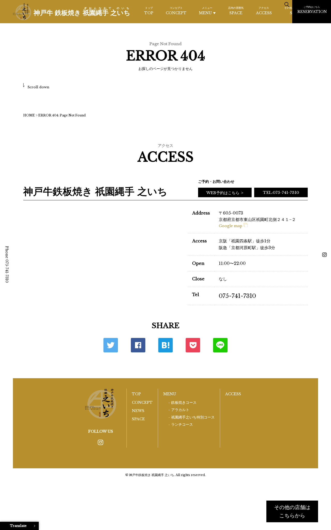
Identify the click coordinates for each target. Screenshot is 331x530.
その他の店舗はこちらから (292, 511)
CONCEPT (176, 10)
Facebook (138, 345)
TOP (148, 10)
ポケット (193, 345)
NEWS (138, 410)
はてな (165, 345)
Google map (230, 226)
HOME (29, 115)
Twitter (110, 345)
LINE (220, 345)
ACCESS (264, 10)
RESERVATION (312, 9)
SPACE (236, 10)
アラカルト (180, 410)
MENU (205, 10)
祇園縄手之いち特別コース (193, 417)
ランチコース (182, 424)
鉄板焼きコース (184, 402)
